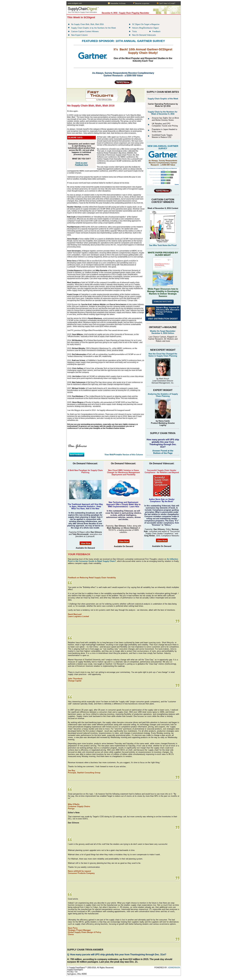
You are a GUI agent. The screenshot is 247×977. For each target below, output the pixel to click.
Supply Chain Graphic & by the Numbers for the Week (93, 28)
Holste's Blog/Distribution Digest (145, 28)
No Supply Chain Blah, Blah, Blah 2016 (87, 24)
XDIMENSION (174, 967)
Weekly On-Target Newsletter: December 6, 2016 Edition (163, 332)
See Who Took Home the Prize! (163, 245)
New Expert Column (79, 35)
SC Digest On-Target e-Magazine (145, 24)
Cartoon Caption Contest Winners (85, 31)
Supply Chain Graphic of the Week (163, 99)
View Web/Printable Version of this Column (124, 455)
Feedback (156, 31)
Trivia (134, 31)
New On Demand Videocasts (144, 35)
